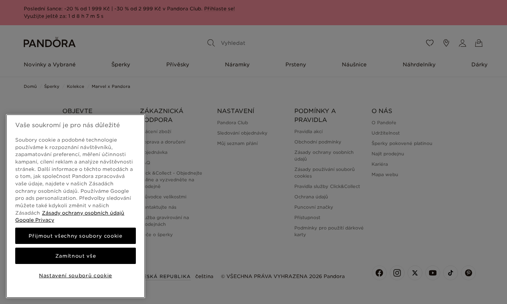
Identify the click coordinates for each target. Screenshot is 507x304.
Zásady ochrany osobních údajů (83, 213)
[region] (75, 206)
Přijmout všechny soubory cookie (75, 236)
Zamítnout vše (75, 256)
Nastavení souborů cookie (75, 275)
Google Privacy (34, 220)
